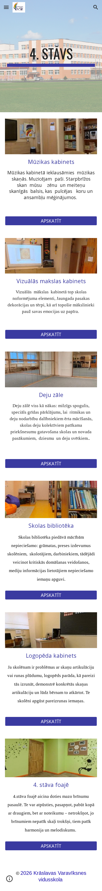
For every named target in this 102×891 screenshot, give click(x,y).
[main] (51, 56)
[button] (6, 7)
